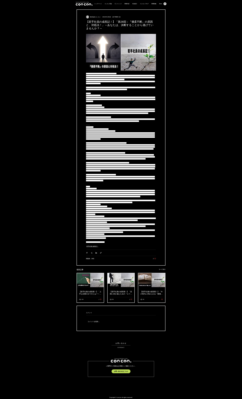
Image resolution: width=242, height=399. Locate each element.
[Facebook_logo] (165, 3)
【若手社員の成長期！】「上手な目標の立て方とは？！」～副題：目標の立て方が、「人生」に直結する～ (90, 293)
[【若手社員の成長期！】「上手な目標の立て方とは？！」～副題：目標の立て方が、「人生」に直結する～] (90, 280)
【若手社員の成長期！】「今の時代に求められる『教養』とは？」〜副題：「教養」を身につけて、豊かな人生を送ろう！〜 (151, 293)
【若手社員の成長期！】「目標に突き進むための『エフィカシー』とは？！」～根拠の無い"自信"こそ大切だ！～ (121, 293)
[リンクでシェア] (101, 253)
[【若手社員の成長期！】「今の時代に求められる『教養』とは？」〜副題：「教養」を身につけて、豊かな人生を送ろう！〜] (151, 280)
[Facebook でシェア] (87, 253)
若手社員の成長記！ (92, 246)
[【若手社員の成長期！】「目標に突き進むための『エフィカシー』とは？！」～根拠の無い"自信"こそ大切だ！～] (121, 280)
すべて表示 (162, 269)
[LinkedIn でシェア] (96, 253)
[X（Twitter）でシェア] (91, 253)
